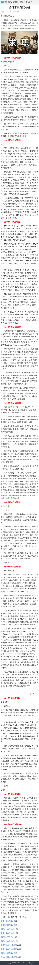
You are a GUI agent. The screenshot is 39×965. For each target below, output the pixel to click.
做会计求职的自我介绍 (9, 957)
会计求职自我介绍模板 (9, 949)
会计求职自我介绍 (7, 933)
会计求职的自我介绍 (8, 921)
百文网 (15, 2)
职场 (21, 2)
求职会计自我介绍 (7, 929)
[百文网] (2, 2)
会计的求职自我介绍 (8, 925)
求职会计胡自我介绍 (8, 953)
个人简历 (29, 2)
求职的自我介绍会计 (8, 937)
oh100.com (23, 963)
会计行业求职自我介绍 (9, 945)
